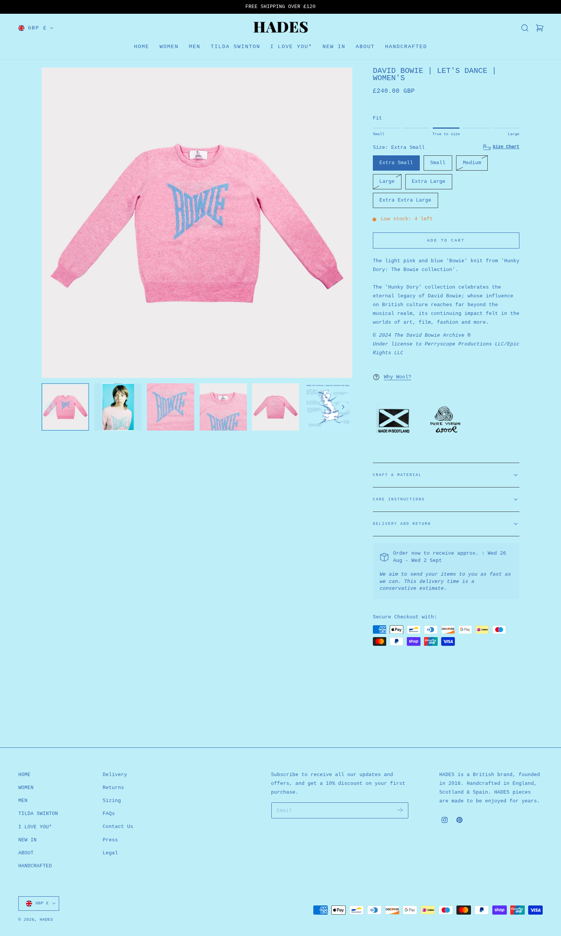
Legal (110, 853)
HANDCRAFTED (35, 866)
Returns (113, 788)
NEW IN (27, 840)
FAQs (109, 814)
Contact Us (118, 826)
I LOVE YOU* (35, 826)
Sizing (112, 801)
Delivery (115, 775)
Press (110, 840)
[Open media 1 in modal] (339, 80)
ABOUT (26, 853)
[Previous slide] (50, 407)
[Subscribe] (400, 810)
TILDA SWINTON (38, 814)
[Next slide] (343, 407)
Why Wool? (397, 377)
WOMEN (26, 788)
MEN (22, 801)
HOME (24, 775)
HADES (46, 919)
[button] (524, 27)
